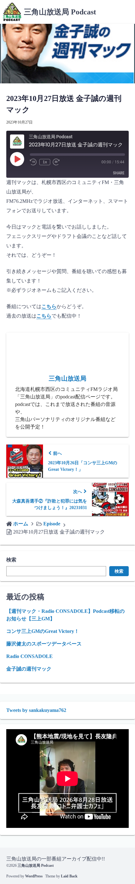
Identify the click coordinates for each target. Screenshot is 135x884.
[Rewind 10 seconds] (33, 162)
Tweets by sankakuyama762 (36, 710)
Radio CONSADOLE (29, 656)
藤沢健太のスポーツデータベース (44, 643)
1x (45, 162)
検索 (11, 559)
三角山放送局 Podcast (60, 12)
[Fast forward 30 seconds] (58, 162)
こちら (49, 306)
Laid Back (69, 876)
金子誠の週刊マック (28, 668)
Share (118, 173)
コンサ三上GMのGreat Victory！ (42, 631)
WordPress (34, 876)
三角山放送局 (67, 378)
